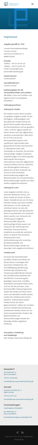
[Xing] (17, 432)
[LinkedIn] (22, 432)
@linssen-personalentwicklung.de (21, 381)
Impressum (28, 436)
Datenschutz (19, 439)
